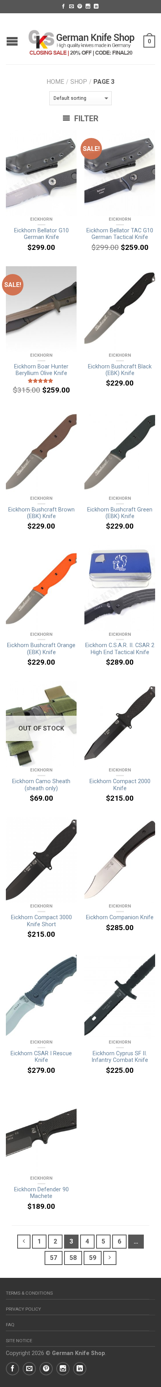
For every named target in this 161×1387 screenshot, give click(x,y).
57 (53, 1257)
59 (92, 1257)
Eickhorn (41, 219)
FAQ (10, 1324)
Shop (78, 81)
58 (73, 1257)
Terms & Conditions (29, 1293)
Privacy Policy (23, 1309)
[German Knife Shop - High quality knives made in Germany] (81, 39)
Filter (85, 118)
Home (55, 81)
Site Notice (19, 1340)
